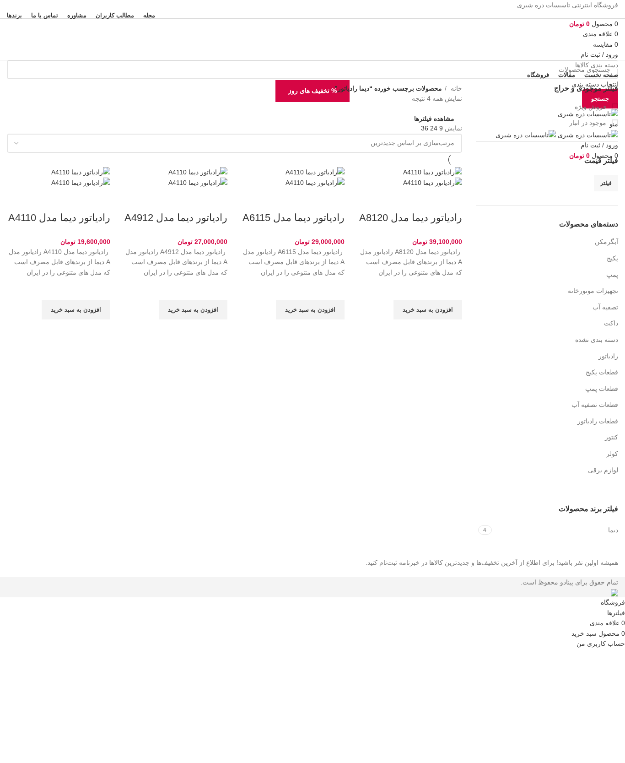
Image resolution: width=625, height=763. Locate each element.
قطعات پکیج (602, 372)
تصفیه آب (605, 307)
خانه (455, 88)
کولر (612, 453)
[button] (427, 309)
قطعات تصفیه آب (594, 404)
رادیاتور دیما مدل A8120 (410, 217)
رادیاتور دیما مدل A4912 (175, 217)
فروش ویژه (591, 106)
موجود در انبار (588, 122)
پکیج (612, 258)
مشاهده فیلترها (434, 118)
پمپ (612, 274)
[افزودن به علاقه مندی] (450, 288)
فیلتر (606, 183)
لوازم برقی (603, 470)
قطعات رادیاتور (597, 421)
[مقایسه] (450, 199)
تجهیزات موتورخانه (593, 290)
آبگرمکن (606, 241)
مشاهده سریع (450, 330)
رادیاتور (608, 356)
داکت (611, 323)
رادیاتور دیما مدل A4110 (59, 217)
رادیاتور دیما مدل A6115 (293, 217)
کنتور (611, 437)
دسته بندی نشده (596, 339)
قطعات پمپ (601, 388)
